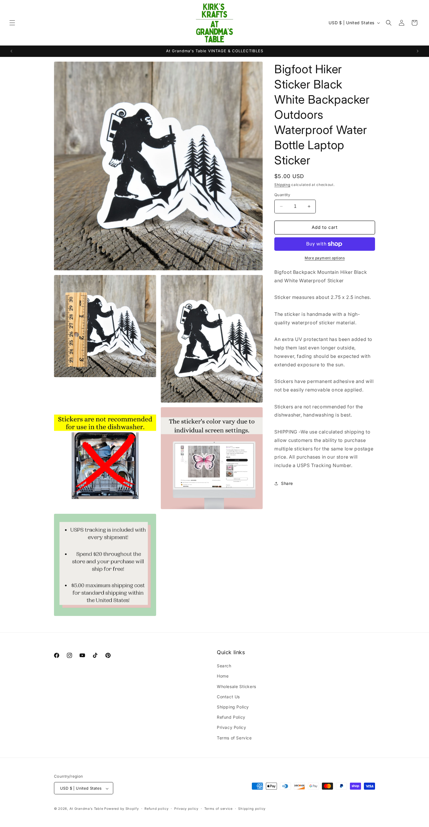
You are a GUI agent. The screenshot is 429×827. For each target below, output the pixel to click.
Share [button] (287, 483)
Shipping (282, 184)
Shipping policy (252, 809)
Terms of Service (234, 737)
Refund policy (156, 809)
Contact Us (228, 696)
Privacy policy (186, 809)
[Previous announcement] (11, 51)
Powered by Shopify (121, 809)
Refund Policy (231, 717)
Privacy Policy (231, 727)
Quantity (282, 194)
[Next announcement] (417, 51)
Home (223, 676)
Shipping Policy (233, 706)
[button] (12, 22)
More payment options (325, 258)
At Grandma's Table (86, 809)
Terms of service (218, 809)
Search (224, 666)
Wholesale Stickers (236, 686)
